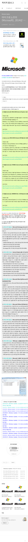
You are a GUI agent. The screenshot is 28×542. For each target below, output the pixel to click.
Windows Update (8, 468)
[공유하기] (6, 463)
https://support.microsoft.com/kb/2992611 (12, 159)
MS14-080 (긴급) (8, 252)
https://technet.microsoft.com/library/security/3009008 (15, 207)
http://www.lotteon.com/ (9, 41)
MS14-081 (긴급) (8, 279)
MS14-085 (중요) (8, 358)
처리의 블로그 (8, 3)
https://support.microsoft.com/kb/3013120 (12, 209)
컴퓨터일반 (18, 8)
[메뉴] (25, 3)
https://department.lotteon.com (11, 30)
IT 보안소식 (9, 8)
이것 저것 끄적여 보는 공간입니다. (8, 520)
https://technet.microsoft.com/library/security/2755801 (15, 186)
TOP (25, 541)
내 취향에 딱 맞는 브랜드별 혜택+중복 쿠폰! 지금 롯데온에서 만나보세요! (9, 45)
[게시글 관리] (8, 463)
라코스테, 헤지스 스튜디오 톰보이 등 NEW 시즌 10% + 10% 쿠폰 (9, 35)
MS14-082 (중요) (8, 304)
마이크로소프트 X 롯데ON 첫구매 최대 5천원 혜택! (9, 43)
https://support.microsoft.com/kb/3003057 (12, 133)
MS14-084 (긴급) (8, 341)
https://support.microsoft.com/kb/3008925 (12, 188)
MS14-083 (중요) (8, 319)
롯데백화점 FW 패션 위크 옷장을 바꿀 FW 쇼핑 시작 (9, 33)
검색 (22, 3)
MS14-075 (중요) (8, 227)
